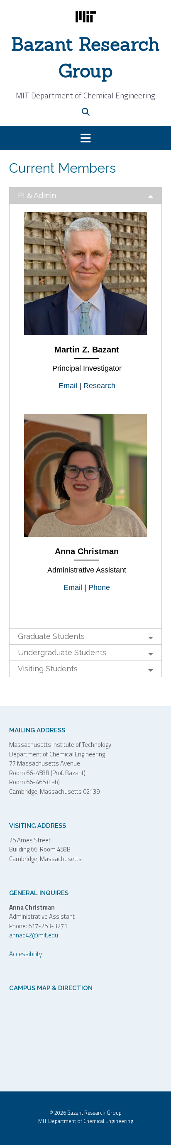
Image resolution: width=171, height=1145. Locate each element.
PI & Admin (37, 195)
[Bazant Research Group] (85, 16)
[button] (85, 138)
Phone (99, 587)
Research (99, 386)
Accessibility (25, 954)
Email (68, 386)
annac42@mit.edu (33, 935)
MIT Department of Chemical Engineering (85, 1121)
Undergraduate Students (62, 652)
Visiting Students (48, 668)
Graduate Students (51, 636)
